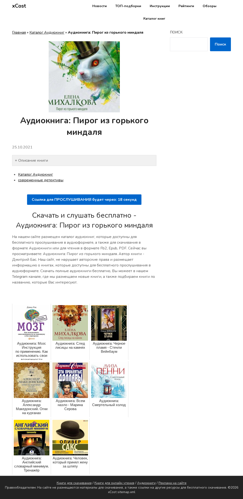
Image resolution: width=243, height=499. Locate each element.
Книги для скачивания (74, 483)
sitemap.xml (126, 492)
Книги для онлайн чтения (114, 483)
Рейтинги (186, 6)
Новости (99, 6)
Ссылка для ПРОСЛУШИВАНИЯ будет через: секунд (84, 199)
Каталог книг (154, 18)
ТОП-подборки (128, 6)
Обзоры (209, 6)
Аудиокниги (146, 483)
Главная (19, 32)
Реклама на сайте (173, 483)
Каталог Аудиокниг (46, 32)
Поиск (176, 32)
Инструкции (160, 6)
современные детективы (40, 180)
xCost (19, 5)
